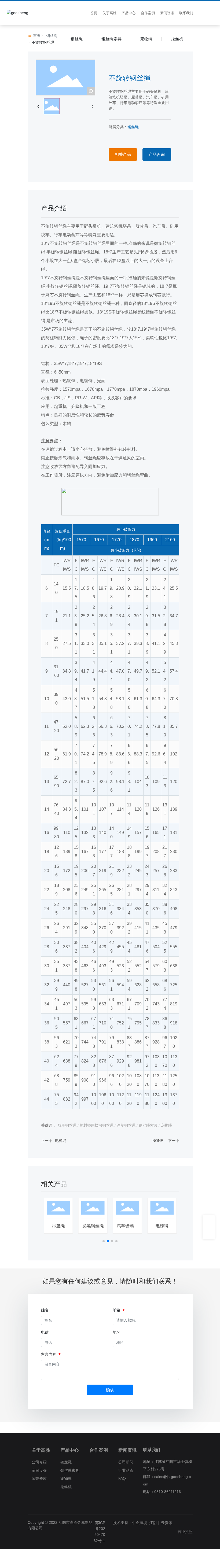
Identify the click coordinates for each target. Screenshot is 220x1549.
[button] (103, 1241)
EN (210, 13)
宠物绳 (146, 38)
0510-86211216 (167, 1491)
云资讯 (166, 1523)
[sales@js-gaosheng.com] (209, 1233)
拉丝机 (177, 38)
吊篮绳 (58, 1225)
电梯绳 (60, 1140)
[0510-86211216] (209, 1221)
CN (202, 13)
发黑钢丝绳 (93, 1225)
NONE (157, 1140)
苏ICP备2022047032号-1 (99, 1532)
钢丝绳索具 (111, 38)
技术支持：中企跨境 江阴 (135, 1523)
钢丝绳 (51, 36)
